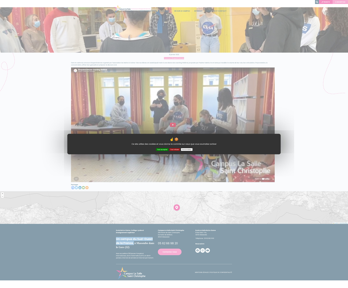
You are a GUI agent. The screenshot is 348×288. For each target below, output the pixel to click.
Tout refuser (174, 149)
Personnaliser (187, 149)
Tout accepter (162, 149)
